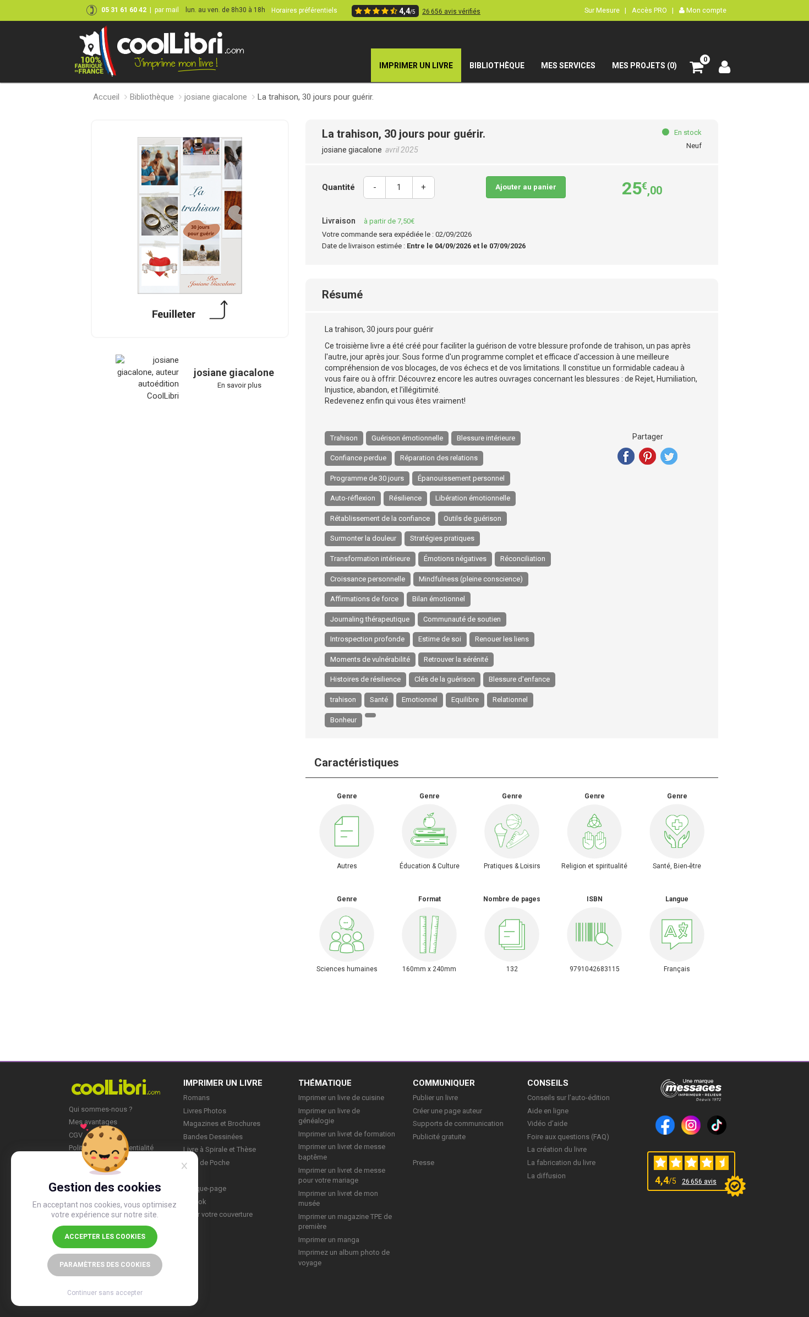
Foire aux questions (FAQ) (568, 1137)
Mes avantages (93, 1122)
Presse (423, 1162)
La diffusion (546, 1176)
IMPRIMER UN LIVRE (223, 1083)
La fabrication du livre (561, 1162)
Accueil (106, 97)
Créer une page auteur (447, 1111)
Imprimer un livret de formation (346, 1134)
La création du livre (557, 1149)
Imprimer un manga (328, 1240)
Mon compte (705, 10)
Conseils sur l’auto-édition (568, 1097)
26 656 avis (699, 1181)
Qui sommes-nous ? (101, 1109)
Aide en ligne (548, 1111)
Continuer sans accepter (105, 1293)
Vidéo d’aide (547, 1123)
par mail (167, 10)
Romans (196, 1097)
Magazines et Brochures (221, 1123)
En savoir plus (239, 385)
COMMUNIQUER (444, 1083)
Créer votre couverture (218, 1214)
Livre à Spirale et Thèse (219, 1149)
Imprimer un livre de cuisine (341, 1097)
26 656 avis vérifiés (451, 11)
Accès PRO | (653, 10)
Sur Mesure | (605, 10)
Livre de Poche (206, 1162)
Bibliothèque (152, 97)
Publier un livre (435, 1097)
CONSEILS (548, 1083)
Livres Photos (204, 1111)
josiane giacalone (215, 97)
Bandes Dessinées (213, 1137)
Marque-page (204, 1188)
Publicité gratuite (439, 1137)
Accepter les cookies (104, 1236)
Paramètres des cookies (104, 1265)
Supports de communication (458, 1123)
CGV (76, 1135)
